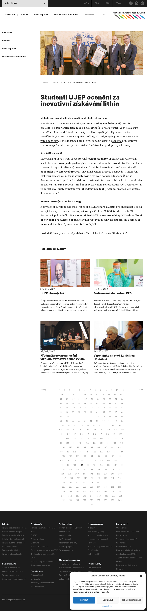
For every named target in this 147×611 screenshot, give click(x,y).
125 (88, 438)
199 (69, 474)
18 (85, 394)
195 (105, 469)
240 (106, 491)
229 (91, 487)
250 (113, 496)
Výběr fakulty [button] (11, 3)
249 (106, 496)
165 (98, 456)
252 (63, 500)
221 (98, 482)
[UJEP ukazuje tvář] (65, 273)
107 (101, 430)
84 (85, 421)
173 (88, 460)
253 (70, 500)
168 (119, 456)
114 (81, 434)
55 (110, 408)
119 (114, 434)
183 (88, 465)
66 (110, 412)
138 (108, 443)
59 (67, 412)
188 (122, 465)
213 (105, 478)
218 (77, 482)
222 (105, 482)
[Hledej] (104, 14)
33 (110, 399)
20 (97, 394)
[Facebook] (131, 3)
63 (91, 412)
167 (112, 456)
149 (119, 447)
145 (91, 447)
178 (122, 460)
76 (104, 416)
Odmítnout (107, 600)
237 (84, 491)
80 (61, 421)
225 (63, 487)
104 (81, 430)
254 (77, 500)
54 (104, 408)
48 (67, 408)
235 (70, 491)
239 (98, 491)
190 (70, 469)
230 (98, 487)
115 (88, 434)
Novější (43, 389)
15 (68, 394)
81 (67, 421)
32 (104, 399)
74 (91, 416)
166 (105, 456)
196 (112, 469)
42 (97, 403)
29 (86, 399)
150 (61, 452)
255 (84, 500)
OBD (97, 3)
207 (64, 478)
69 (61, 416)
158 (115, 452)
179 (61, 465)
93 (75, 425)
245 (77, 496)
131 (61, 443)
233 (119, 487)
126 (94, 438)
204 (105, 474)
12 (117, 390)
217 (70, 482)
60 (73, 412)
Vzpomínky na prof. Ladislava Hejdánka (114, 357)
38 (73, 403)
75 (98, 416)
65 (104, 412)
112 (68, 434)
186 (108, 465)
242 (120, 491)
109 (115, 430)
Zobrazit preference (131, 600)
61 (79, 412)
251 (120, 496)
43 (103, 403)
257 (98, 500)
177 (115, 460)
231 (106, 487)
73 (85, 416)
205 (112, 474)
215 (119, 478)
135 (87, 443)
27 (73, 399)
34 (116, 399)
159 (122, 452)
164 (91, 456)
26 (67, 399)
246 (84, 496)
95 (88, 425)
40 (85, 403)
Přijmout (84, 600)
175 (101, 460)
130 (122, 438)
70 (67, 416)
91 (63, 425)
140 (121, 443)
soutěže (117, 140)
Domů (45, 82)
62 (85, 412)
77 (110, 416)
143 (77, 447)
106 (94, 430)
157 (108, 452)
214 (112, 478)
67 (116, 412)
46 (122, 403)
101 (60, 430)
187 (115, 465)
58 (61, 412)
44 (110, 403)
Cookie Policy (107, 606)
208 (71, 478)
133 (74, 443)
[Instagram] (136, 3)
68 (122, 412)
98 (106, 425)
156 (101, 452)
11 (111, 390)
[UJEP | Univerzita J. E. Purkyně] (129, 17)
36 (61, 403)
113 (75, 434)
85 (91, 421)
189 (63, 469)
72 (79, 416)
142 (70, 447)
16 (74, 394)
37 (67, 403)
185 (101, 465)
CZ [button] (85, 3)
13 (123, 390)
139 (115, 443)
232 (112, 487)
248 (99, 496)
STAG (118, 3)
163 (84, 456)
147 (105, 447)
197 (119, 469)
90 (122, 421)
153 (81, 452)
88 (110, 421)
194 (98, 469)
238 (91, 491)
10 (106, 390)
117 (101, 434)
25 (61, 399)
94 (81, 425)
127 (101, 438)
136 (94, 443)
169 (61, 460)
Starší (140, 389)
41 (91, 403)
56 (116, 408)
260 (120, 500)
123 (74, 438)
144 (84, 447)
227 (77, 487)
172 (81, 460)
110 (122, 430)
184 (94, 465)
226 (70, 487)
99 (113, 425)
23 (115, 394)
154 (88, 452)
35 (122, 399)
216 (63, 482)
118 (107, 434)
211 (92, 478)
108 (108, 430)
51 (86, 408)
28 (80, 399)
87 (103, 421)
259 (112, 500)
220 (91, 482)
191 (77, 469)
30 (92, 399)
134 (81, 443)
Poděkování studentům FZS (112, 293)
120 (120, 434)
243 (62, 496)
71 (73, 416)
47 (61, 408)
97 (100, 425)
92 (69, 425)
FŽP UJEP (58, 123)
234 (63, 491)
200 (77, 474)
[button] (141, 576)
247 (91, 496)
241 (113, 491)
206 (120, 474)
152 (74, 452)
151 (68, 452)
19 (91, 394)
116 (94, 434)
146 (98, 447)
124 (81, 438)
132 (67, 443)
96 (94, 425)
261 (91, 504)
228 (84, 487)
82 (73, 421)
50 (80, 408)
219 (84, 482)
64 (97, 412)
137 (101, 443)
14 (62, 394)
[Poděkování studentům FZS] (118, 273)
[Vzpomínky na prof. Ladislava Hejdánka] (118, 335)
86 (97, 421)
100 (119, 425)
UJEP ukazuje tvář (53, 293)
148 (112, 447)
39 (79, 403)
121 (61, 438)
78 (116, 416)
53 (98, 408)
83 (79, 421)
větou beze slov (49, 140)
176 (108, 460)
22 (109, 394)
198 (62, 474)
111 (62, 434)
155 (94, 452)
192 (84, 469)
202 (91, 474)
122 (67, 438)
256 (91, 500)
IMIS (107, 3)
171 (75, 460)
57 (122, 408)
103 (74, 430)
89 (116, 421)
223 (112, 482)
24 (121, 394)
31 (98, 399)
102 (67, 430)
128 (108, 438)
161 (70, 456)
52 (92, 408)
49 (73, 408)
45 (116, 403)
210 (85, 478)
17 (79, 394)
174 (94, 460)
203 (98, 474)
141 (63, 447)
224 (119, 482)
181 (75, 465)
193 (91, 469)
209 (78, 478)
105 (88, 430)
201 (84, 474)
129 (115, 438)
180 (68, 465)
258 (105, 500)
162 (77, 456)
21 (103, 394)
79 (122, 416)
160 (63, 456)
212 (98, 478)
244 (70, 496)
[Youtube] (142, 3)
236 (77, 491)
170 (68, 460)
